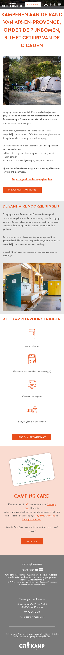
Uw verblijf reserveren (32, 564)
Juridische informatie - (16, 574)
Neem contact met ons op (32, 617)
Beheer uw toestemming (32, 579)
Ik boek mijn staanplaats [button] (22, 189)
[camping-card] (32, 469)
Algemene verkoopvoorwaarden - (43, 574)
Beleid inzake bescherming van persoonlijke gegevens (32, 577)
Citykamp (39, 515)
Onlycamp (51, 515)
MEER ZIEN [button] (31, 541)
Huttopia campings (31, 519)
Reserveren (32, 5)
